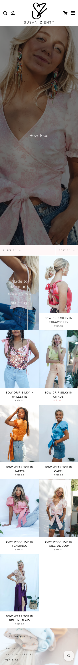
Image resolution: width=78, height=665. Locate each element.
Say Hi (10, 648)
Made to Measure (19, 654)
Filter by (10, 250)
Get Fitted (19, 303)
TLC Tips (11, 660)
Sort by (65, 250)
